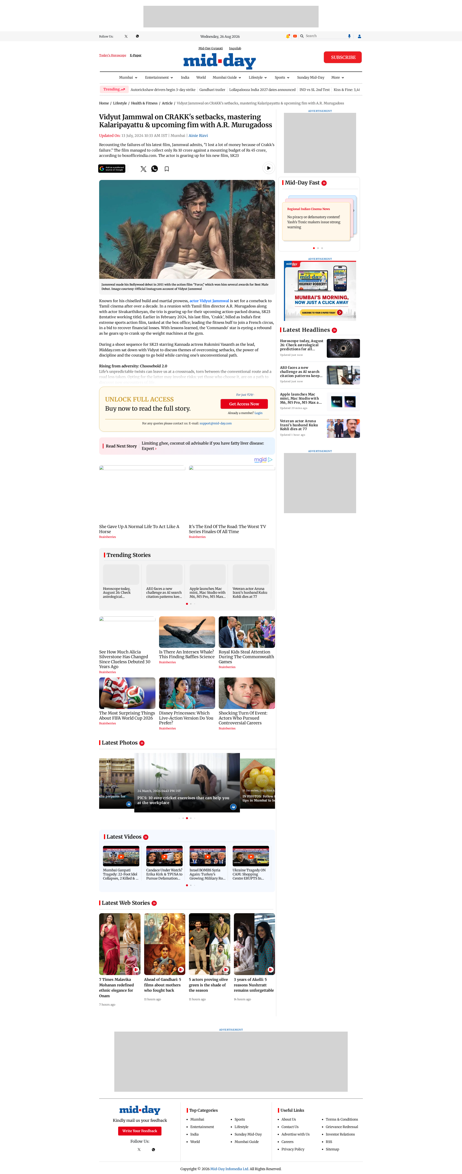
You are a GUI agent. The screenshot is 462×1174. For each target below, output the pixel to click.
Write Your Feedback (139, 1131)
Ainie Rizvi (198, 135)
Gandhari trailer (212, 90)
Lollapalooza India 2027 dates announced (262, 90)
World (201, 77)
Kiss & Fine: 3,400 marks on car (359, 90)
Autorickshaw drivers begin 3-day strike (163, 90)
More (335, 77)
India (185, 77)
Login (259, 413)
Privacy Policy (293, 1149)
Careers (288, 1142)
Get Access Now (244, 404)
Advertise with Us (296, 1134)
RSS (329, 1142)
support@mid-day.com (216, 423)
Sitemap (332, 1149)
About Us (289, 1119)
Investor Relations (340, 1134)
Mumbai (126, 77)
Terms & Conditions (342, 1119)
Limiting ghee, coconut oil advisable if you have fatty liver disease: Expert (203, 446)
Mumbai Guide (225, 77)
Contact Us (290, 1127)
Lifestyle (256, 77)
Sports (280, 77)
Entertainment (157, 77)
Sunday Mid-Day (310, 77)
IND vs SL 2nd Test (315, 90)
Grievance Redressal (342, 1127)
